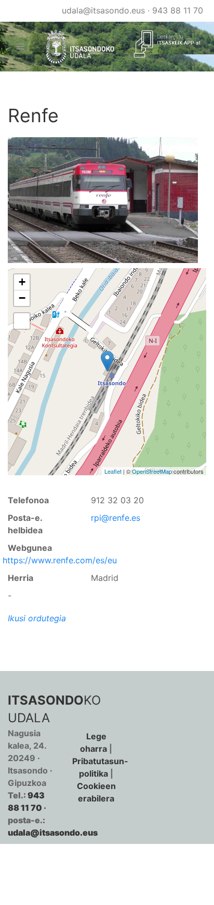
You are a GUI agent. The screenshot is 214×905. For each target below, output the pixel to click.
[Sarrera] (76, 46)
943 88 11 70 (177, 10)
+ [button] (22, 281)
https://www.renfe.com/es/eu (60, 560)
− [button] (22, 297)
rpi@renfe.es (115, 518)
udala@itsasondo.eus (103, 10)
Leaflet (113, 471)
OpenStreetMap (152, 471)
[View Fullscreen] (22, 321)
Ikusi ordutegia (37, 618)
